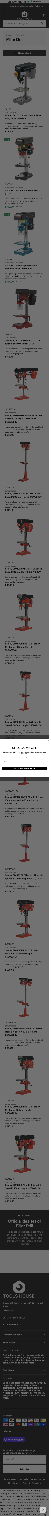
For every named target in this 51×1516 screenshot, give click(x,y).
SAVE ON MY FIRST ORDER (24, 768)
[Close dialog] (48, 741)
